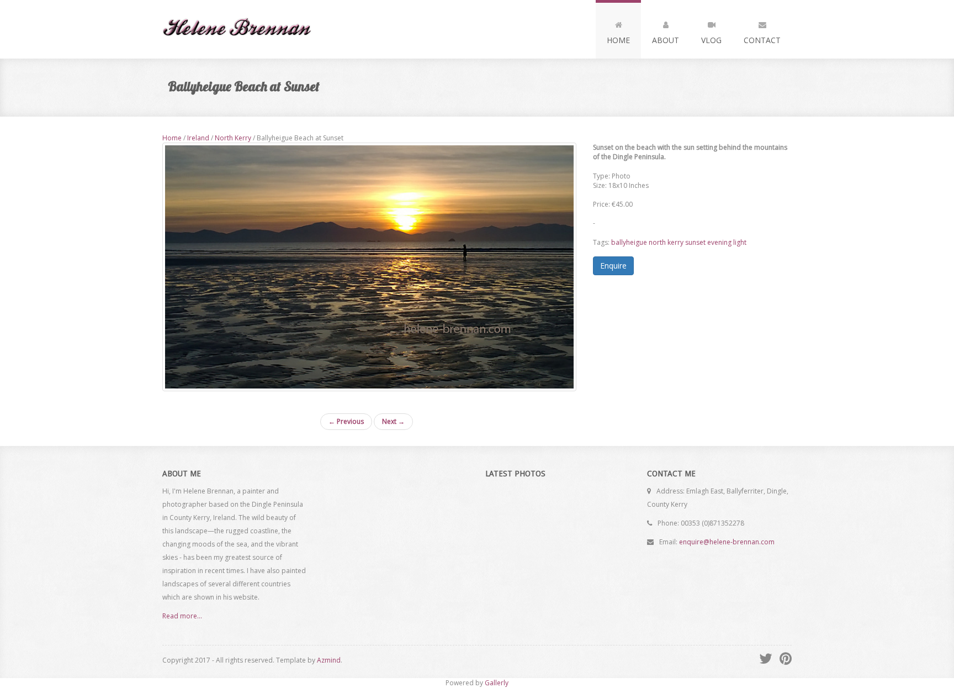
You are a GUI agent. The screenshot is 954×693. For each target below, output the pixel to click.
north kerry (666, 242)
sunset (695, 242)
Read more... (182, 616)
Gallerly (496, 682)
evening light (726, 242)
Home (618, 40)
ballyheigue (629, 242)
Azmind (329, 660)
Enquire (613, 265)
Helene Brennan (241, 29)
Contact (762, 40)
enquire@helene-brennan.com (727, 542)
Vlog (711, 40)
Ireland (198, 138)
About (665, 40)
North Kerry (233, 138)
